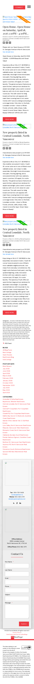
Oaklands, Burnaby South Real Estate (15, 435)
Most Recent (7, 366)
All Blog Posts (7, 350)
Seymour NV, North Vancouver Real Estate (19, 336)
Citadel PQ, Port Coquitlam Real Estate (16, 325)
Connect (19, 7)
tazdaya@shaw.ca (17, 495)
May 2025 (6, 390)
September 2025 (9, 385)
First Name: (9, 562)
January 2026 (7, 381)
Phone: (7, 586)
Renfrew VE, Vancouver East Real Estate (16, 442)
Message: (8, 603)
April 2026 (6, 373)
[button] (19, 7)
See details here (8, 52)
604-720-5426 (19, 492)
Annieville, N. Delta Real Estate (17, 320)
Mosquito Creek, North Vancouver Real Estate (14, 332)
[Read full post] (17, 20)
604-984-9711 (21, 547)
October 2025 (8, 383)
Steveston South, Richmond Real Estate (12, 338)
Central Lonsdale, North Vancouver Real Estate (16, 39)
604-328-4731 (19, 497)
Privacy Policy (17, 632)
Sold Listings (7, 360)
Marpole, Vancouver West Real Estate (22, 330)
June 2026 (6, 371)
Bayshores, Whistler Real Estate (14, 402)
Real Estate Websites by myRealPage (17, 634)
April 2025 (6, 392)
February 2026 (8, 378)
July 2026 (6, 369)
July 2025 (6, 388)
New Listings (7, 352)
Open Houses (7, 355)
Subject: (7, 594)
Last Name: (8, 570)
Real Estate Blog (8, 357)
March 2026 (7, 376)
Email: (7, 578)
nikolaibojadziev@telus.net (16, 499)
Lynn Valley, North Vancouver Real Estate (17, 425)
